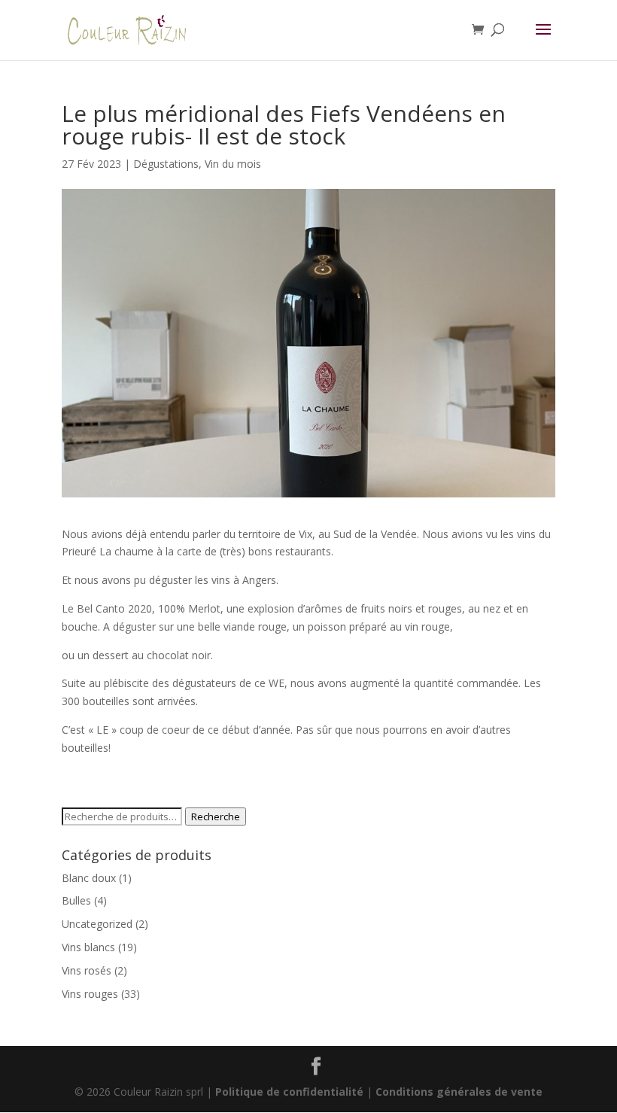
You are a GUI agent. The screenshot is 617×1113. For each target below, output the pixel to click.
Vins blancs (88, 947)
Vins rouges (90, 994)
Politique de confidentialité (289, 1091)
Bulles (76, 900)
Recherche (215, 816)
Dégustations (166, 164)
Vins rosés (86, 970)
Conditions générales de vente (459, 1091)
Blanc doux (89, 878)
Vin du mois (233, 164)
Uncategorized (97, 924)
